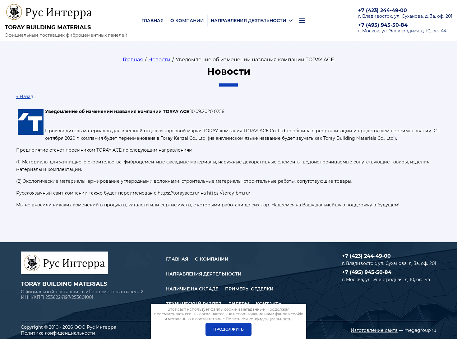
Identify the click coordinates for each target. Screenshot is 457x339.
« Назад (24, 96)
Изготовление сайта (374, 330)
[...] (302, 20)
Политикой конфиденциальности (259, 319)
